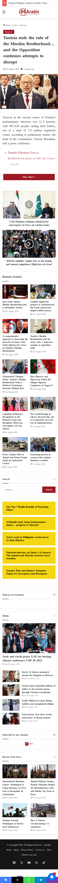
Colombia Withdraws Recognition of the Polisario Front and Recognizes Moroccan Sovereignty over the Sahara (12, 421)
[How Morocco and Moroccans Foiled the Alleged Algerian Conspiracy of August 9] (43, 366)
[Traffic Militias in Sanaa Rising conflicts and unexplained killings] (10, 705)
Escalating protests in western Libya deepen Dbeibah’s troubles (40, 457)
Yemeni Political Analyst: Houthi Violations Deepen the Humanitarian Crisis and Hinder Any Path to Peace (43, 788)
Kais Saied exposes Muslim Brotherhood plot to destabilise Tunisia (14, 305)
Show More (28, 177)
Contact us (40, 850)
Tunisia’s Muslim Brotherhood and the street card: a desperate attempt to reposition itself (41, 342)
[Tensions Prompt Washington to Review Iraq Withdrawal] (14, 810)
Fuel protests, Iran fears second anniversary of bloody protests (37, 716)
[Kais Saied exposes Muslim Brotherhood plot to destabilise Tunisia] (15, 291)
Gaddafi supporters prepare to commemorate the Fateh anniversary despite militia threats (42, 306)
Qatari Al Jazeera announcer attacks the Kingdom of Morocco (37, 673)
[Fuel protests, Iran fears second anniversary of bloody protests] (10, 718)
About (16, 850)
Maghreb (23, 25)
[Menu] (3, 13)
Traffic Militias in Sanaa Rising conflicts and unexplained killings (38, 702)
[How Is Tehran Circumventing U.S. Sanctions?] (43, 810)
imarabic (47, 845)
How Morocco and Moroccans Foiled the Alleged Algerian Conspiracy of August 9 (41, 381)
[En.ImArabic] (29, 12)
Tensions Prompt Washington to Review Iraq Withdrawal (13, 823)
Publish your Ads (29, 855)
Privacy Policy (27, 850)
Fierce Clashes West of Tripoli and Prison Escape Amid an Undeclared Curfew (14, 458)
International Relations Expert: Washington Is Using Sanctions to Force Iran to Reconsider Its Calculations (14, 788)
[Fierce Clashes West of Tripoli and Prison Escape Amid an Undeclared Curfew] (15, 444)
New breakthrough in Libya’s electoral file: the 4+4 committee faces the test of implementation (42, 418)
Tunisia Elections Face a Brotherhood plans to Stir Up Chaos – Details (31, 158)
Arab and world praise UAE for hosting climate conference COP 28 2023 (26, 658)
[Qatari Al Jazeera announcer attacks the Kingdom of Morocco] (10, 676)
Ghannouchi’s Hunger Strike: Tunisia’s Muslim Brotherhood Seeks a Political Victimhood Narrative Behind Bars (14, 382)
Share (49, 850)
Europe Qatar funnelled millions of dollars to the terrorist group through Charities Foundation (38, 689)
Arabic (15, 25)
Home (8, 25)
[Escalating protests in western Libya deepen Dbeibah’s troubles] (43, 444)
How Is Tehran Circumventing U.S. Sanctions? (40, 823)
